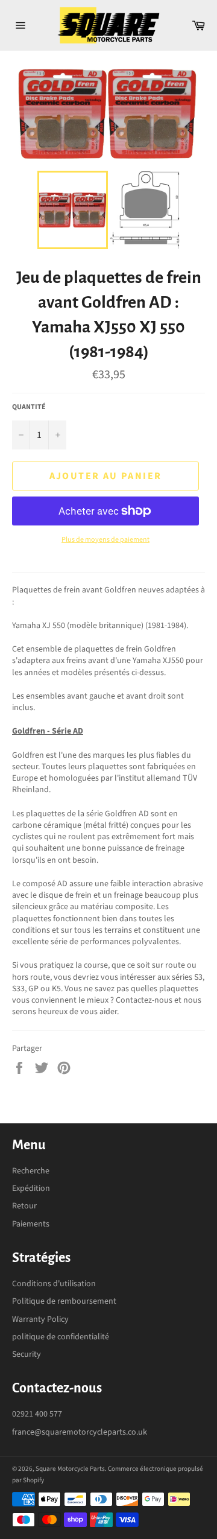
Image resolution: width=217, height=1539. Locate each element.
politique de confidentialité (60, 1337)
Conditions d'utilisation (54, 1284)
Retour (24, 1206)
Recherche (30, 1171)
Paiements (30, 1224)
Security (26, 1354)
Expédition (31, 1188)
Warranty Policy (40, 1319)
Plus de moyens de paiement (105, 540)
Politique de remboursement (64, 1301)
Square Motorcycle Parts (70, 1468)
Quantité (29, 407)
